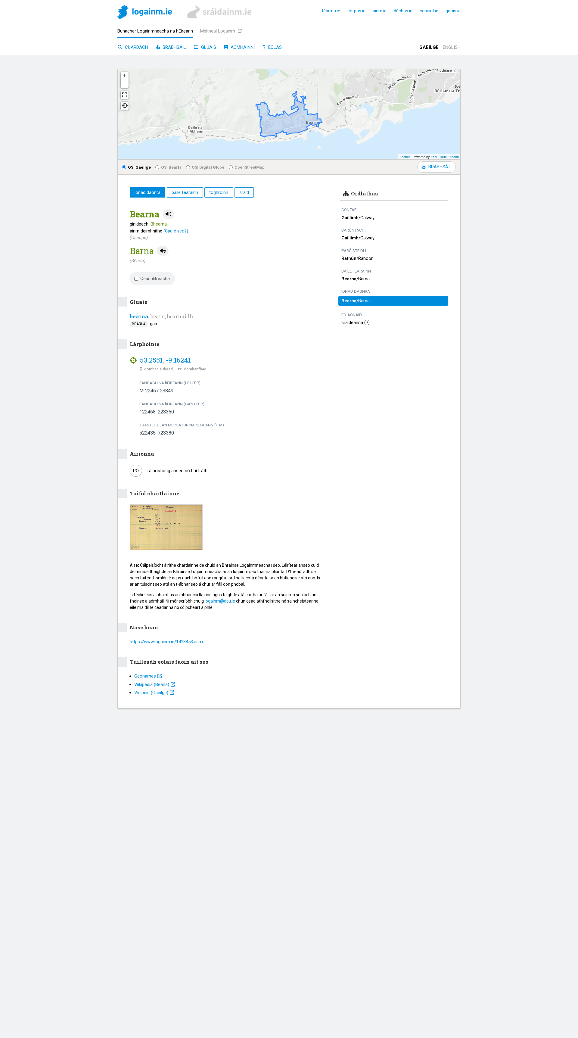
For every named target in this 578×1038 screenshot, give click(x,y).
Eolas (274, 47)
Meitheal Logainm (218, 31)
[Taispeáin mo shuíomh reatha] (125, 106)
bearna (139, 316)
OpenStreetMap (250, 167)
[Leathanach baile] (144, 13)
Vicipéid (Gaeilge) (151, 692)
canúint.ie (429, 11)
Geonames (145, 676)
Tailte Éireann (449, 156)
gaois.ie (453, 11)
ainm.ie (380, 11)
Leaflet (405, 156)
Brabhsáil (173, 47)
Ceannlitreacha (155, 278)
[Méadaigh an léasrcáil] (125, 95)
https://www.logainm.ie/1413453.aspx (166, 641)
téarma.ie (331, 11)
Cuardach (136, 47)
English (452, 47)
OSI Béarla (171, 167)
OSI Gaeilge (139, 167)
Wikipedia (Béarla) (151, 684)
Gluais (208, 47)
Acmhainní (242, 47)
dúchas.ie (403, 11)
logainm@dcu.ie (220, 601)
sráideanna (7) (355, 322)
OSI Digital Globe (208, 167)
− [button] (124, 84)
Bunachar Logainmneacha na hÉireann (155, 31)
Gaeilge (429, 47)
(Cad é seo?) (175, 231)
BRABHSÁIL (440, 167)
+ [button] (124, 76)
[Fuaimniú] (168, 214)
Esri (434, 156)
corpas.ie (356, 11)
